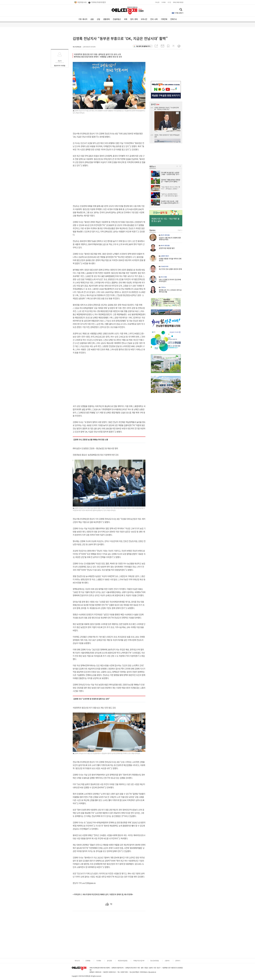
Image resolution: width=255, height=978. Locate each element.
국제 (125, 19)
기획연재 (164, 19)
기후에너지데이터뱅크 (98, 2)
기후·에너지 (82, 19)
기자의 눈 (163, 287)
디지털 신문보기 (179, 13)
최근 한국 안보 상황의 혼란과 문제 (170, 269)
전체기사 (173, 19)
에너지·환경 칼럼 (165, 235)
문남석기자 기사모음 (59, 65)
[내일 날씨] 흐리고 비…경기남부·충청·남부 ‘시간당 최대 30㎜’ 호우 (167, 108)
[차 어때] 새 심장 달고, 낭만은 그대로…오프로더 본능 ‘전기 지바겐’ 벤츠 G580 (167, 131)
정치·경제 (134, 19)
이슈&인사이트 (164, 266)
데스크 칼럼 (164, 277)
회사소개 (77, 961)
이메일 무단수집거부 (138, 961)
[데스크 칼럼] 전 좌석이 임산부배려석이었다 (170, 280)
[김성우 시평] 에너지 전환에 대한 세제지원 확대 (170, 238)
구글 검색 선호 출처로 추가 (143, 46)
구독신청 (157, 2)
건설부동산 (117, 19)
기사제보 (163, 2)
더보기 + (180, 230)
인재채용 (87, 961)
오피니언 (144, 19)
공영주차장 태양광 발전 (167, 248)
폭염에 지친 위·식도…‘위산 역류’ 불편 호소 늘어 (165, 220)
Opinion (152, 230)
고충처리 (167, 961)
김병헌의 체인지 (165, 256)
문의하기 (177, 961)
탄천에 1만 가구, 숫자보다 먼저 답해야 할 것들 (170, 291)
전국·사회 (154, 19)
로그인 (169, 2)
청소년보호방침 (154, 961)
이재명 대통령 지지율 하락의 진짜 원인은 (170, 259)
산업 (98, 19)
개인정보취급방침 (122, 961)
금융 (92, 19)
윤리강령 (109, 961)
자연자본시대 (81, 2)
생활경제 (106, 19)
